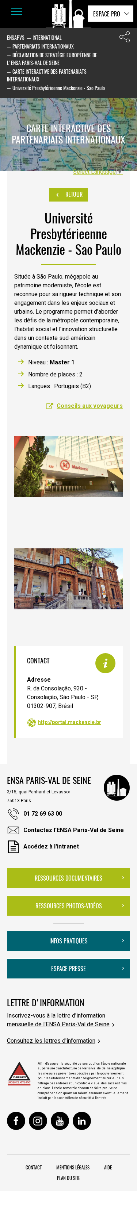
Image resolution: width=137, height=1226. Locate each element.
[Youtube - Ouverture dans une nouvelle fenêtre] (60, 1121)
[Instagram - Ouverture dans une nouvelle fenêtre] (38, 1121)
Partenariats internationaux (43, 46)
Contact (34, 1167)
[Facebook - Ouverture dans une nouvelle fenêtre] (16, 1121)
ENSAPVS (15, 37)
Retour (73, 194)
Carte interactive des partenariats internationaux (47, 75)
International (47, 37)
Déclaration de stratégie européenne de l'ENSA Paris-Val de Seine (52, 58)
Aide (108, 1167)
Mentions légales (73, 1167)
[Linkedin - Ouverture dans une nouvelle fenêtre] (82, 1121)
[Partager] (124, 38)
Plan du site (68, 1177)
